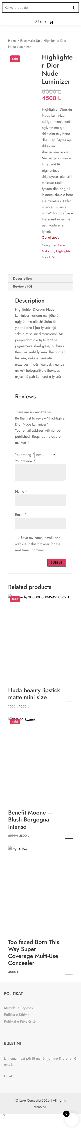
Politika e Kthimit (16, 1014)
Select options (69, 971)
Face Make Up (30, 40)
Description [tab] (22, 278)
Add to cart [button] (69, 705)
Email (21, 514)
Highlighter (64, 251)
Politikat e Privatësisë (20, 1021)
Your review (25, 460)
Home (12, 40)
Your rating (24, 454)
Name (21, 491)
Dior (55, 257)
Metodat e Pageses (18, 1007)
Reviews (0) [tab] (22, 286)
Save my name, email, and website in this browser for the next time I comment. (38, 543)
